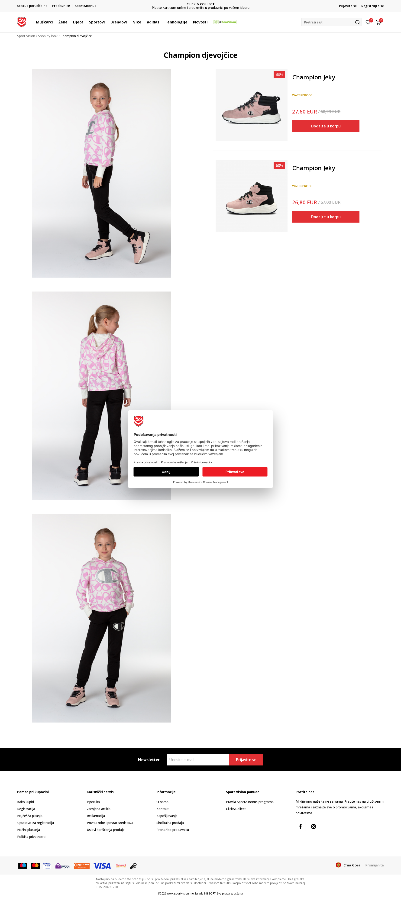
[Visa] (47, 865)
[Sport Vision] (21, 21)
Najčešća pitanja (29, 816)
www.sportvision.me (180, 893)
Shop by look (48, 36)
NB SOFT (210, 893)
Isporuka (93, 802)
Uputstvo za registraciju (35, 822)
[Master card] (35, 865)
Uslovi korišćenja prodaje (106, 829)
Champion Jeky (313, 77)
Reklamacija (96, 816)
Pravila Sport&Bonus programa (250, 802)
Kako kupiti (25, 802)
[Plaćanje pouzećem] (133, 865)
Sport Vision (26, 36)
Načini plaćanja (28, 829)
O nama (162, 802)
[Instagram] (313, 826)
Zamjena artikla (98, 809)
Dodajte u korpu (326, 126)
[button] (55, 22)
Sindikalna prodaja (170, 822)
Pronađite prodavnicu (172, 829)
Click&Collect (236, 809)
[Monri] (62, 865)
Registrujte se (372, 6)
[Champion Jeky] (252, 105)
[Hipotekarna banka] (82, 865)
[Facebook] (300, 826)
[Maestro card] (22, 865)
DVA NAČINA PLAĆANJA (200, 4)
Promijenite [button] (374, 865)
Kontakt (162, 809)
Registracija (26, 809)
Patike (296, 70)
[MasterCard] (121, 865)
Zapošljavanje (167, 816)
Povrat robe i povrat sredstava (110, 822)
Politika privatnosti (31, 836)
